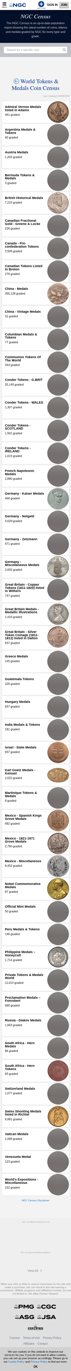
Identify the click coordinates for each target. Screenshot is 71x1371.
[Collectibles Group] (35, 1327)
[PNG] (44, 1230)
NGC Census (35, 16)
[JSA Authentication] (47, 1317)
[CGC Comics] (46, 1306)
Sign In (52, 4)
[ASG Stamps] (25, 1317)
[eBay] (26, 1260)
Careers (14, 1337)
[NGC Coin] (19, 5)
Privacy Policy (52, 1337)
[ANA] (26, 1230)
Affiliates (28, 1343)
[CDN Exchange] (43, 1260)
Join (64, 4)
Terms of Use (31, 1337)
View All (33, 1270)
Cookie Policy (16, 1361)
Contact (43, 1343)
